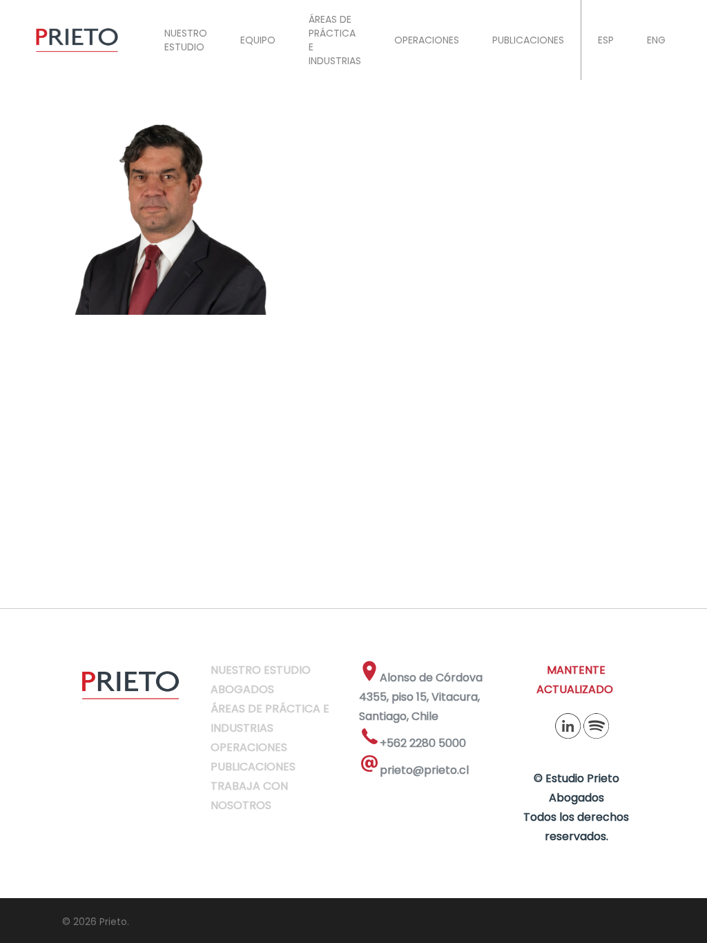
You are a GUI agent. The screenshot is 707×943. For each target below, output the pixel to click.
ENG (656, 40)
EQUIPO (257, 40)
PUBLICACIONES (528, 40)
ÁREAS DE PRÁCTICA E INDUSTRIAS (335, 40)
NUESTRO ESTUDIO (185, 40)
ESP (606, 40)
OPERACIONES (426, 40)
